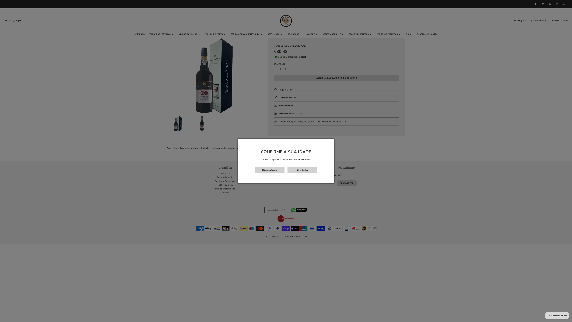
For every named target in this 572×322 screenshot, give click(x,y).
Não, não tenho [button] (269, 170)
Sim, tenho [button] (302, 170)
